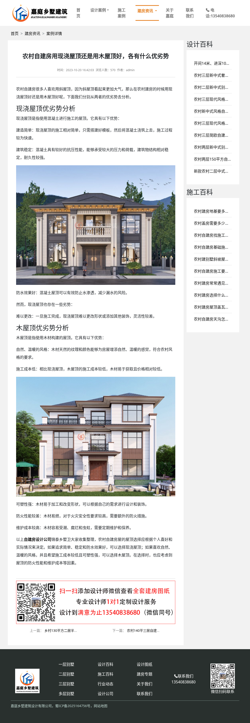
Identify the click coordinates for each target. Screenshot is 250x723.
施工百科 (105, 674)
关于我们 (144, 684)
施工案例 (121, 13)
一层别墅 (66, 664)
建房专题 (144, 674)
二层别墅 (66, 674)
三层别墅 (66, 684)
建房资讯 (32, 33)
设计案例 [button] (98, 10)
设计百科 (105, 664)
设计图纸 (144, 664)
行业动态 (105, 684)
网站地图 (100, 705)
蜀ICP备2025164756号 (72, 705)
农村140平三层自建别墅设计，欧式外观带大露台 (164, 630)
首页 (78, 13)
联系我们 (190, 13)
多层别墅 (66, 693)
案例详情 (54, 33)
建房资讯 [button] (145, 10)
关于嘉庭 (170, 13)
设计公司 (105, 693)
